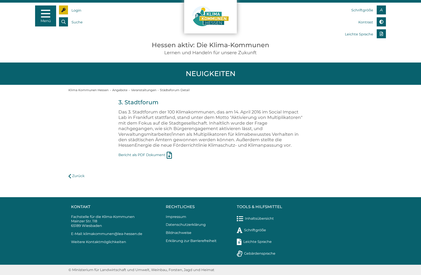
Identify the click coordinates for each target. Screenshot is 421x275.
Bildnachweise (178, 233)
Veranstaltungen (143, 90)
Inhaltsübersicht (259, 218)
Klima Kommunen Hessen (88, 90)
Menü (46, 21)
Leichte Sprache (257, 242)
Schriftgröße (255, 230)
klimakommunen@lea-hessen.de (112, 234)
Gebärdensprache (259, 253)
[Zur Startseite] (210, 16)
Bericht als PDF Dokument (142, 155)
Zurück (78, 176)
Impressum (176, 217)
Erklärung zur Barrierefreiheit (191, 241)
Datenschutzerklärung (186, 225)
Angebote (119, 90)
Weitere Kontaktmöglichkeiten (98, 242)
